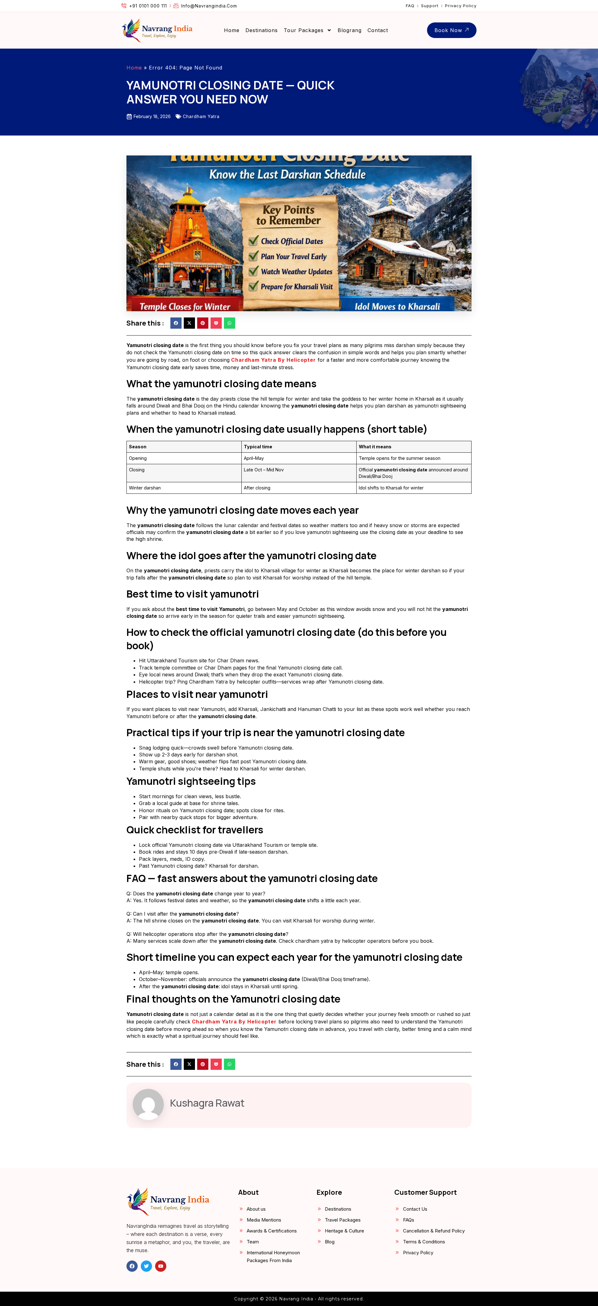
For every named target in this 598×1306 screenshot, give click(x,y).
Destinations (261, 30)
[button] (176, 323)
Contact (378, 30)
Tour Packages (304, 30)
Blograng (350, 30)
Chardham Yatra (201, 116)
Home (232, 30)
